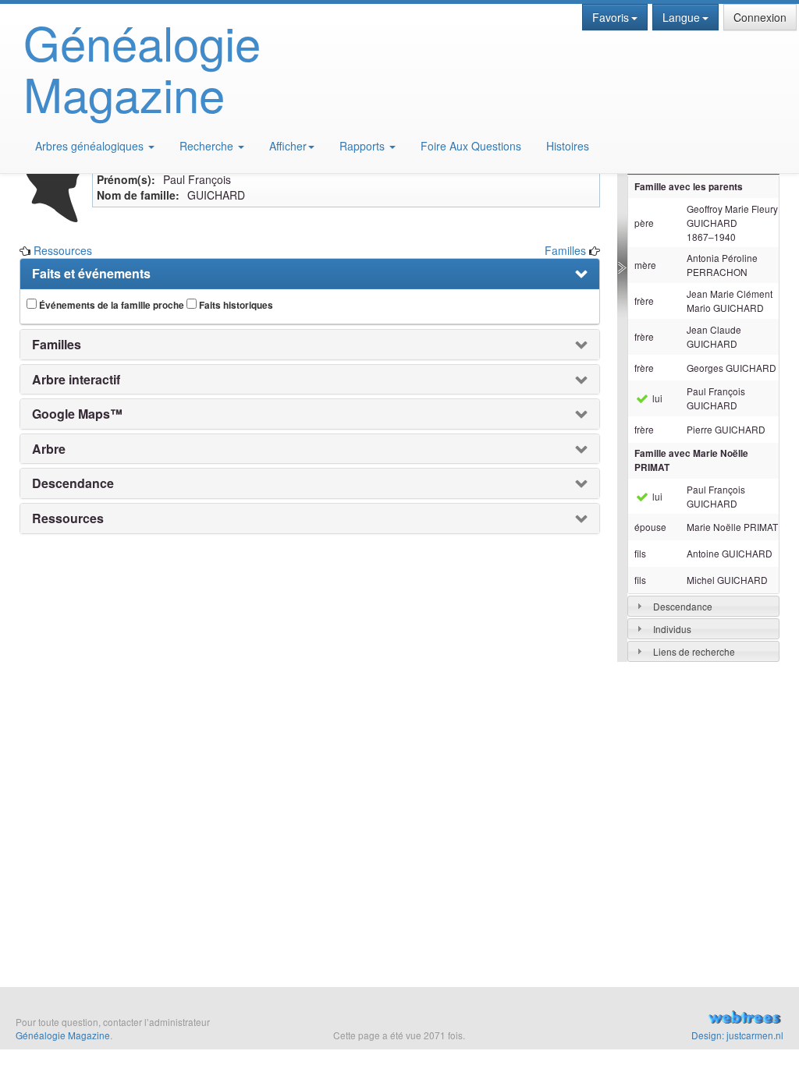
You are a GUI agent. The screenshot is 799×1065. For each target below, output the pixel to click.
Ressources (63, 250)
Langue (681, 17)
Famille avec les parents (688, 186)
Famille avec (691, 460)
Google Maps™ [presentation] (77, 414)
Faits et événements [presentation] (91, 274)
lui (656, 398)
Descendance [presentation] (73, 483)
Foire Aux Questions (471, 146)
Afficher (288, 146)
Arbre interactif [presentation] (76, 380)
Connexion (760, 17)
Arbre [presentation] (49, 449)
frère (644, 300)
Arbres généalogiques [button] (91, 146)
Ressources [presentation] (68, 518)
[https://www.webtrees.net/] (666, 1019)
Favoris (610, 17)
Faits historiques (235, 305)
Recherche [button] (207, 146)
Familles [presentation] (56, 345)
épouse (650, 526)
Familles (565, 250)
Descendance (682, 606)
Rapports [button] (363, 146)
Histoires (567, 146)
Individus (672, 628)
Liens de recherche (694, 651)
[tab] (703, 606)
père (644, 222)
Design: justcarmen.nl (737, 1035)
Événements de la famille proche (110, 305)
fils (640, 553)
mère (645, 264)
